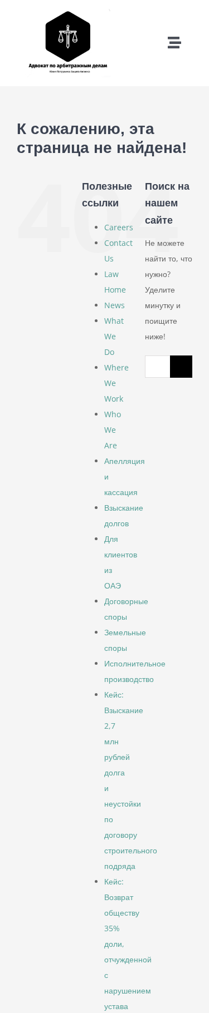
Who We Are (112, 430)
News (114, 305)
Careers (118, 227)
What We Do (114, 336)
